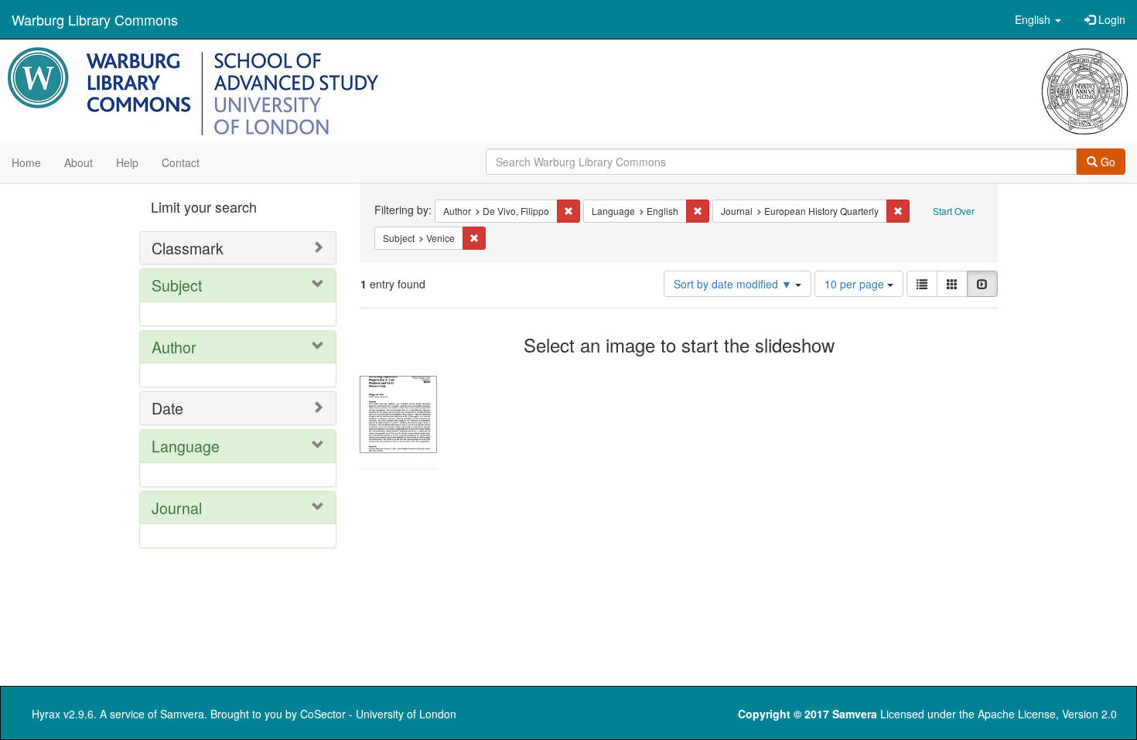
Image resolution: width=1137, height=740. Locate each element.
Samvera (182, 713)
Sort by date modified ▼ (734, 284)
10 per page (856, 284)
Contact (181, 162)
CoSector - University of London (378, 713)
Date (167, 408)
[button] (1038, 19)
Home (26, 162)
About (78, 162)
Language (186, 446)
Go (1106, 161)
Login (1110, 19)
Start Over (954, 210)
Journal (177, 507)
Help (127, 162)
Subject (177, 285)
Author (174, 347)
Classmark (188, 248)
